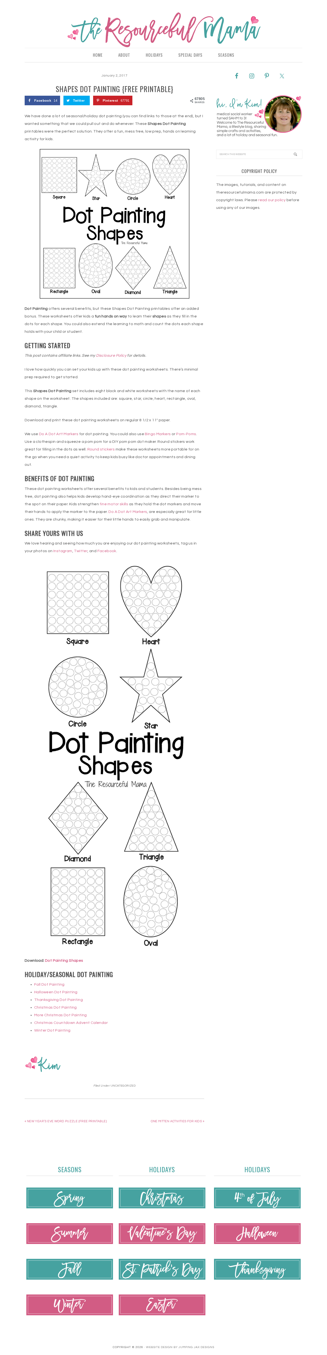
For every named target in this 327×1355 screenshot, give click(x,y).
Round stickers (101, 449)
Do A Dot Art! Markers (58, 434)
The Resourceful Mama (163, 30)
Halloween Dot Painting (56, 992)
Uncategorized (123, 1085)
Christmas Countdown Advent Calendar (71, 1023)
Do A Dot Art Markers (127, 512)
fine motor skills (114, 504)
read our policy (272, 200)
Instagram (62, 551)
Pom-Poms (186, 434)
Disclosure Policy (111, 355)
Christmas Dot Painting (55, 1007)
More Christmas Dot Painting (60, 1015)
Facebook (106, 551)
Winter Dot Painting (52, 1030)
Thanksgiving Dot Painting (58, 1000)
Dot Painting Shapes (64, 960)
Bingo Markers (158, 434)
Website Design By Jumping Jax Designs (180, 1347)
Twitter (80, 551)
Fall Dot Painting (49, 984)
